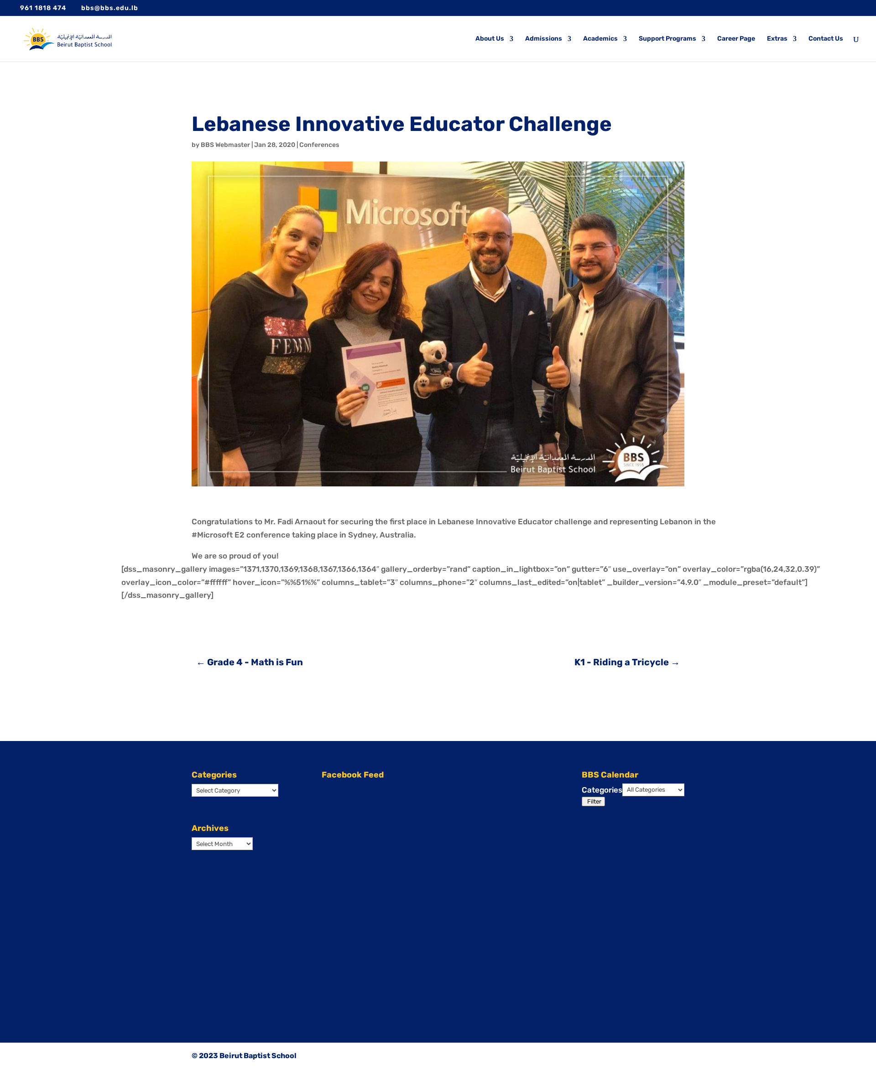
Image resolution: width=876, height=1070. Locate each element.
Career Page (736, 39)
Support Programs (667, 39)
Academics (600, 39)
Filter (594, 802)
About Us (489, 39)
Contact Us (825, 39)
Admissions (543, 39)
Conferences (319, 145)
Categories (602, 789)
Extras (777, 39)
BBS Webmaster (225, 145)
